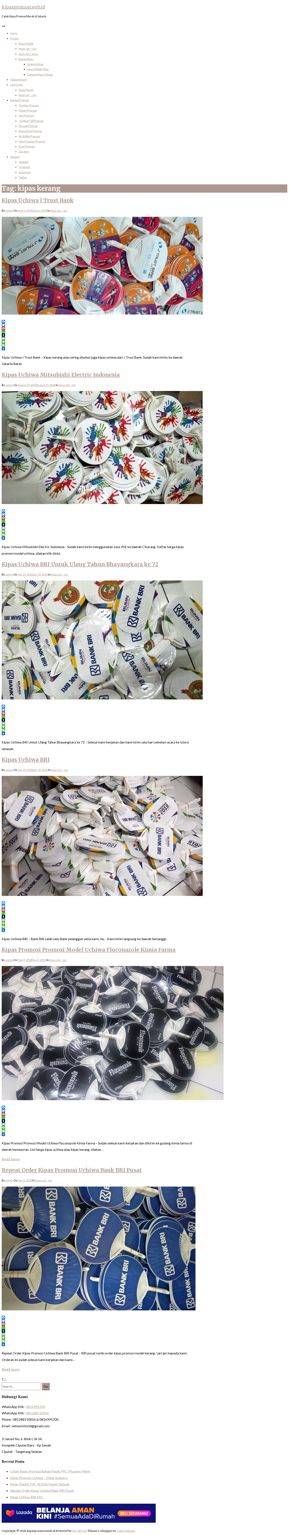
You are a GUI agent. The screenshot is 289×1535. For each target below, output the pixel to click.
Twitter (23, 177)
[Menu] (3, 26)
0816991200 (35, 1407)
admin (9, 210)
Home (13, 33)
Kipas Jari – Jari (27, 48)
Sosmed (15, 157)
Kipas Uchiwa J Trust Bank (38, 200)
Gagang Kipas (35, 64)
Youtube (23, 162)
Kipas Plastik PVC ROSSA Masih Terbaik (40, 1484)
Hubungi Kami (18, 79)
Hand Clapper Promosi (32, 141)
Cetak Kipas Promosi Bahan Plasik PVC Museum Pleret (50, 1471)
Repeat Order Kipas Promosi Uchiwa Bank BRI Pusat (72, 1170)
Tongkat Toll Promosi (31, 121)
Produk (14, 38)
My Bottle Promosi (29, 136)
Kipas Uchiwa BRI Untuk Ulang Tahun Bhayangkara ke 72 (80, 564)
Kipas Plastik (26, 43)
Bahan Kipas (26, 59)
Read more (11, 1159)
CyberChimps (126, 1530)
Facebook (24, 167)
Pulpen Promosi (28, 110)
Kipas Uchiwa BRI (26, 759)
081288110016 (37, 1413)
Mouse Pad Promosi (30, 131)
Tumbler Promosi (29, 105)
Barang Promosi (19, 100)
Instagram (25, 172)
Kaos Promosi (27, 146)
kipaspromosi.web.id (23, 7)
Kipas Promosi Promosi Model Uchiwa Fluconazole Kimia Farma (89, 949)
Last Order (16, 84)
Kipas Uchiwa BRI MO (26, 1497)
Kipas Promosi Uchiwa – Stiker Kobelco (39, 1478)
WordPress (79, 1530)
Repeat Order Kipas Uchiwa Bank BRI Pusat (42, 1490)
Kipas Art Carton (28, 54)
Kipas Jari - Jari (58, 210)
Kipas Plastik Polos (38, 69)
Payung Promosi (28, 126)
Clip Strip (24, 151)
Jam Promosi (26, 115)
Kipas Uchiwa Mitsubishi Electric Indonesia (61, 374)
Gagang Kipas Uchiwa (40, 74)
